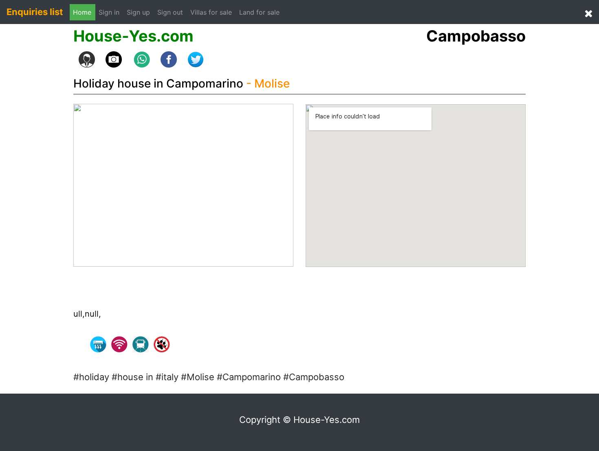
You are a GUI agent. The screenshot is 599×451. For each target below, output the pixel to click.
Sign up (138, 12)
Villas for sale (211, 12)
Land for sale (259, 12)
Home (82, 12)
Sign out (170, 12)
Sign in (111, 12)
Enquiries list (35, 12)
